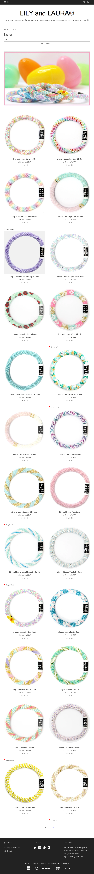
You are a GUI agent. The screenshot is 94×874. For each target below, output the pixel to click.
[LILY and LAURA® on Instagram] (48, 848)
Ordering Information (12, 847)
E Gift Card (8, 851)
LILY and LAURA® (46, 863)
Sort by (6, 39)
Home (6, 29)
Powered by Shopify (61, 863)
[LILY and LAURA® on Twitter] (35, 848)
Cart (88, 2)
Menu (9, 2)
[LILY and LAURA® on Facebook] (39, 848)
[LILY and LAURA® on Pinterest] (44, 848)
